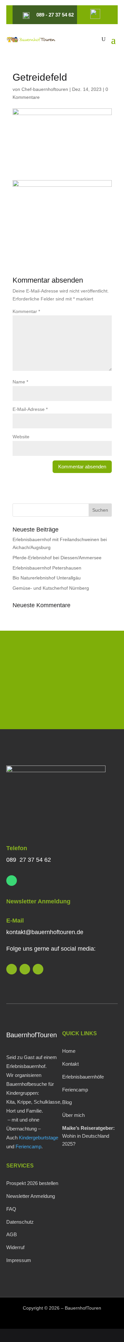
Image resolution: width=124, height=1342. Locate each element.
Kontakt (70, 1064)
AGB (11, 1234)
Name (20, 381)
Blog (67, 1102)
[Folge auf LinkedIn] (11, 969)
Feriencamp (28, 1146)
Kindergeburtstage (38, 1137)
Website (21, 436)
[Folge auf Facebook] (38, 969)
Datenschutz (20, 1222)
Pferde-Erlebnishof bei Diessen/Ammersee (57, 557)
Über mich (73, 1115)
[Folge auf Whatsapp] (11, 880)
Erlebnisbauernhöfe (83, 1077)
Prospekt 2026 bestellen (32, 1183)
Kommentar (26, 311)
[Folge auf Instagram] (25, 969)
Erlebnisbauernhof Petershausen (47, 568)
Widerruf (15, 1247)
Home (68, 1051)
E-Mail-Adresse (30, 409)
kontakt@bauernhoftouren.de (44, 932)
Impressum (18, 1260)
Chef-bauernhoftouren (44, 89)
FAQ (11, 1209)
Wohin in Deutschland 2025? (88, 1136)
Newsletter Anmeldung (38, 901)
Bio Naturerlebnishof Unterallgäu (47, 577)
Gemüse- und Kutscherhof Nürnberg (51, 588)
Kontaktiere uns (62, 705)
